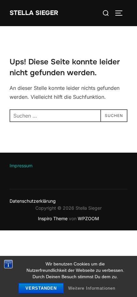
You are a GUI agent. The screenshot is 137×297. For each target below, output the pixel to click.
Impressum (21, 165)
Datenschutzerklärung (33, 201)
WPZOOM (88, 218)
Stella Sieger (34, 13)
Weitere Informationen (91, 288)
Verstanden (41, 288)
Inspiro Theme (53, 218)
